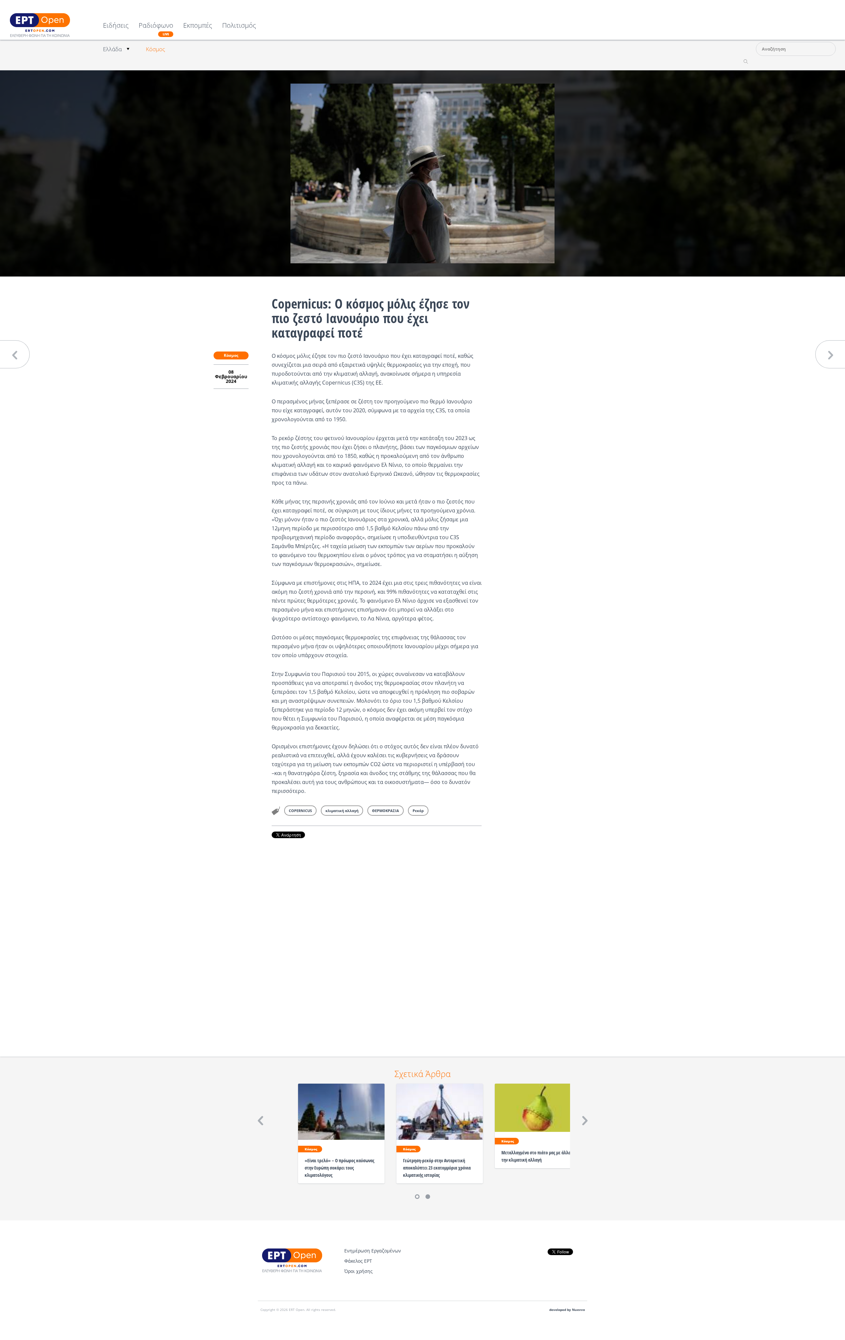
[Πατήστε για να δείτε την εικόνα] (422, 172)
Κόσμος (155, 49)
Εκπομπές (197, 26)
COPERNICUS (300, 810)
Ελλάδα (112, 49)
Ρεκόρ (418, 810)
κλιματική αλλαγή (341, 810)
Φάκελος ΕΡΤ (358, 1261)
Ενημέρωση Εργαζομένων (372, 1250)
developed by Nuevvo (567, 1310)
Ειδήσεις (116, 26)
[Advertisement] (377, 938)
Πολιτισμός (239, 26)
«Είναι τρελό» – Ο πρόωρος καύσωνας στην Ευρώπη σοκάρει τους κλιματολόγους (339, 1167)
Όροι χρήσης (358, 1271)
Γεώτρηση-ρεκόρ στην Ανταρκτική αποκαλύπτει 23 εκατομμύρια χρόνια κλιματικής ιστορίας (437, 1167)
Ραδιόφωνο (156, 29)
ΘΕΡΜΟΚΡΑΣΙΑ (385, 810)
